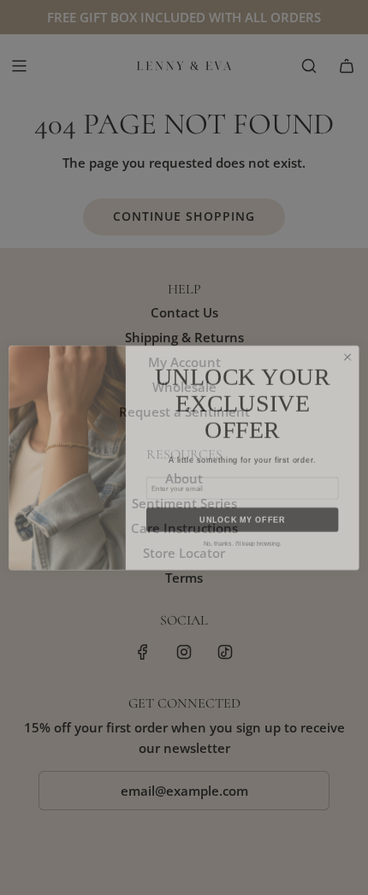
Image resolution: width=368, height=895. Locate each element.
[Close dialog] (347, 346)
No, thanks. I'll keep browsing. (243, 533)
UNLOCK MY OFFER (242, 509)
